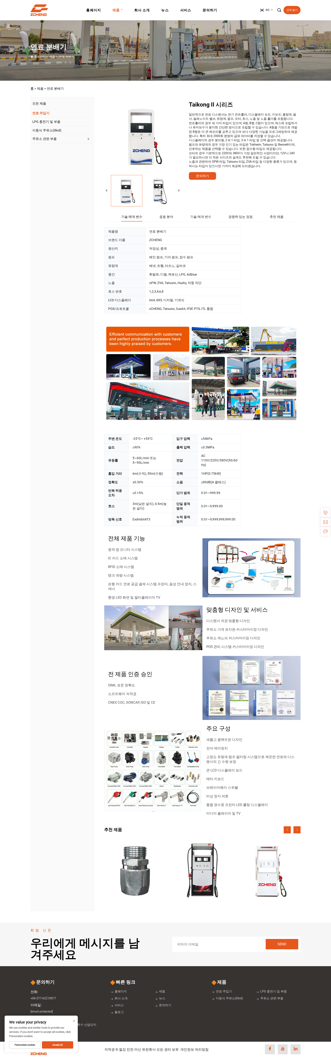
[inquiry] (325, 531)
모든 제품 (39, 103)
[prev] (106, 190)
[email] (325, 522)
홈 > (33, 88)
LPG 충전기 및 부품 (46, 122)
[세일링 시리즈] (269, 870)
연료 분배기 (66, 56)
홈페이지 (93, 10)
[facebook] (270, 1049)
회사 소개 (142, 10)
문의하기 (210, 10)
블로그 (119, 1012)
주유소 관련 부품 (44, 139)
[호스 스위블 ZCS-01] (135, 870)
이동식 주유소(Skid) (46, 130)
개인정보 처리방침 (194, 1049)
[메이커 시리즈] (202, 870)
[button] (287, 829)
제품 (116, 10)
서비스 (185, 10)
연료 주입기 (40, 113)
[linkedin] (296, 1049)
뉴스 (165, 10)
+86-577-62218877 (43, 998)
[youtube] (283, 1049)
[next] (178, 190)
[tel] (325, 512)
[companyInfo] (40, 10)
